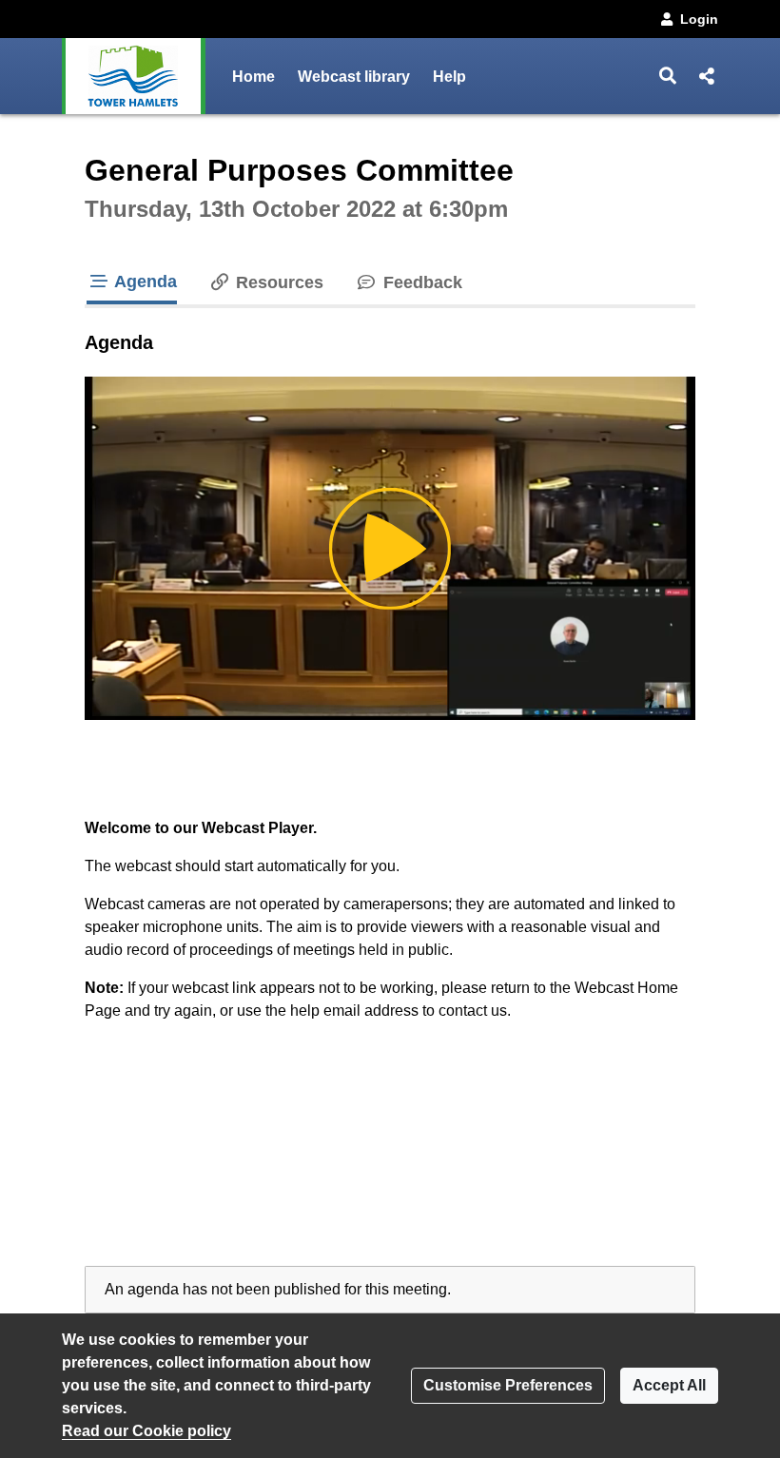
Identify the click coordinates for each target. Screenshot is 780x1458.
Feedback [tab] (420, 282)
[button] (668, 76)
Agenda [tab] (143, 281)
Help (449, 76)
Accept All (669, 1385)
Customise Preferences (508, 1385)
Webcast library (354, 76)
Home (253, 76)
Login (699, 19)
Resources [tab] (277, 282)
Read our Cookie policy (146, 1431)
